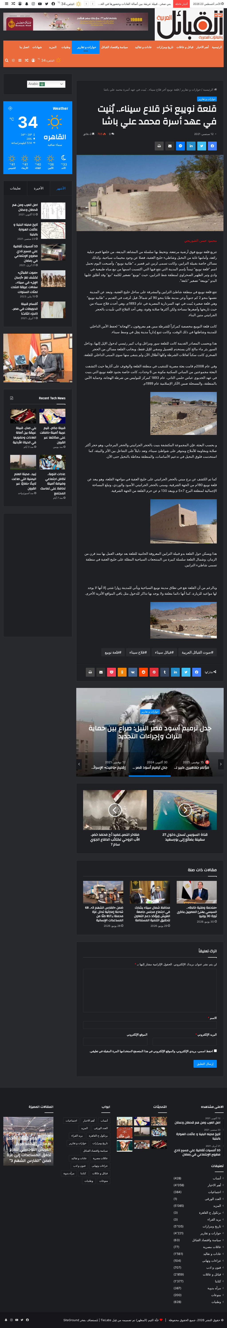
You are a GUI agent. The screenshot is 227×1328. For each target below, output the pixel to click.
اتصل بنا (24, 47)
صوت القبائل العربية (196, 652)
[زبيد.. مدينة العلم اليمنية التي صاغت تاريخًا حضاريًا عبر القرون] (23, 462)
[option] (150, 732)
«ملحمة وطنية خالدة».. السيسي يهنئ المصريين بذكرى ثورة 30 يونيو (197, 912)
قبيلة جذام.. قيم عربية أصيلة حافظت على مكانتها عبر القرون (52, 435)
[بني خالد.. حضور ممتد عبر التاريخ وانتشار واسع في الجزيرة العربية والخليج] (124, 1132)
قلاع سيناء (137, 652)
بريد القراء (214, 1219)
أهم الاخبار (202, 47)
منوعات (216, 1295)
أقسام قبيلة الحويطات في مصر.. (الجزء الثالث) (25, 308)
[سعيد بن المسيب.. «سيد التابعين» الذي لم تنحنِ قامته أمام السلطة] (124, 1146)
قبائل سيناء (163, 652)
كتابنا (218, 1281)
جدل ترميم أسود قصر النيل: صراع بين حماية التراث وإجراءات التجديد (149, 732)
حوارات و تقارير (86, 47)
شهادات (37, 47)
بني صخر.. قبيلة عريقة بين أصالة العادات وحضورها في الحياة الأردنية (24, 435)
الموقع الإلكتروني (137, 1034)
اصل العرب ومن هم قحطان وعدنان (25, 207)
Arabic (33, 84)
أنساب (217, 1178)
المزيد (53, 47)
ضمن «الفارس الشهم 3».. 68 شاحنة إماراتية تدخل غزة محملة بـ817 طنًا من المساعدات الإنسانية (104, 914)
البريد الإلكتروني (206, 1034)
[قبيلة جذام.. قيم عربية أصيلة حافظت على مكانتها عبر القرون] (52, 416)
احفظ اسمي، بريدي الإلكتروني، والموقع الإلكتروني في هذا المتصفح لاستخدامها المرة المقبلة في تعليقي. (151, 1051)
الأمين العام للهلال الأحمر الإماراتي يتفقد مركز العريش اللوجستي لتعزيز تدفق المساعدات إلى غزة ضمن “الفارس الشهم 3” (29, 1149)
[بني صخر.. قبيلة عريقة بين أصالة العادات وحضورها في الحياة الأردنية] (23, 416)
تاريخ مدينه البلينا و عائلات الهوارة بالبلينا (26, 229)
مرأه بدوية (214, 1288)
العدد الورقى (213, 1199)
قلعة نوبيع (112, 652)
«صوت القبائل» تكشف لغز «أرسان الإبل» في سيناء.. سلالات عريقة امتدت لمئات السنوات (24, 282)
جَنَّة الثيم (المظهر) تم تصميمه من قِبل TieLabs (130, 1320)
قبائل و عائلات (184, 47)
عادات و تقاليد (143, 47)
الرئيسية (217, 47)
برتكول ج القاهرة (210, 1212)
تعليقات (15, 188)
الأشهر (61, 188)
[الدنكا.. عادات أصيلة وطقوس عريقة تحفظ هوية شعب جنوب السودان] (124, 1121)
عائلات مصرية (212, 1247)
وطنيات (65, 47)
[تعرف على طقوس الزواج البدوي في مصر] (142, 1144)
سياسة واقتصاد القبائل (114, 47)
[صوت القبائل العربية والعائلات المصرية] (189, 25)
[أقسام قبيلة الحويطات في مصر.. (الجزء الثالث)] (53, 310)
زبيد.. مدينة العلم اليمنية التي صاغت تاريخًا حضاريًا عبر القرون (24, 481)
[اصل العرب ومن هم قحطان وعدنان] (53, 211)
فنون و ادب (213, 1267)
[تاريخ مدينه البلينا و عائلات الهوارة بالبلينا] (53, 230)
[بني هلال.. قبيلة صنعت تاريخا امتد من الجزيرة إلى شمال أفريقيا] (159, 1121)
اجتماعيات (214, 1192)
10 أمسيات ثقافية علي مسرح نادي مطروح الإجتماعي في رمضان (25, 253)
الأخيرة (38, 188)
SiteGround (71, 1320)
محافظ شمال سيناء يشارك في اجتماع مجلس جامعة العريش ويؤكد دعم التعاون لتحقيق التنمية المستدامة (152, 914)
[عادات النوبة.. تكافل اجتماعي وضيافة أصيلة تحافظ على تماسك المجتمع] (52, 462)
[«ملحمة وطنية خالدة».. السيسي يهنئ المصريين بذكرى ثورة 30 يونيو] (197, 892)
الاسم (212, 1018)
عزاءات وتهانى (211, 1260)
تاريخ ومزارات (165, 47)
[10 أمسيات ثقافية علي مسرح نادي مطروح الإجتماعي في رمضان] (53, 252)
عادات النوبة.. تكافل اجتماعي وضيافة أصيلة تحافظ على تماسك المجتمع (52, 483)
